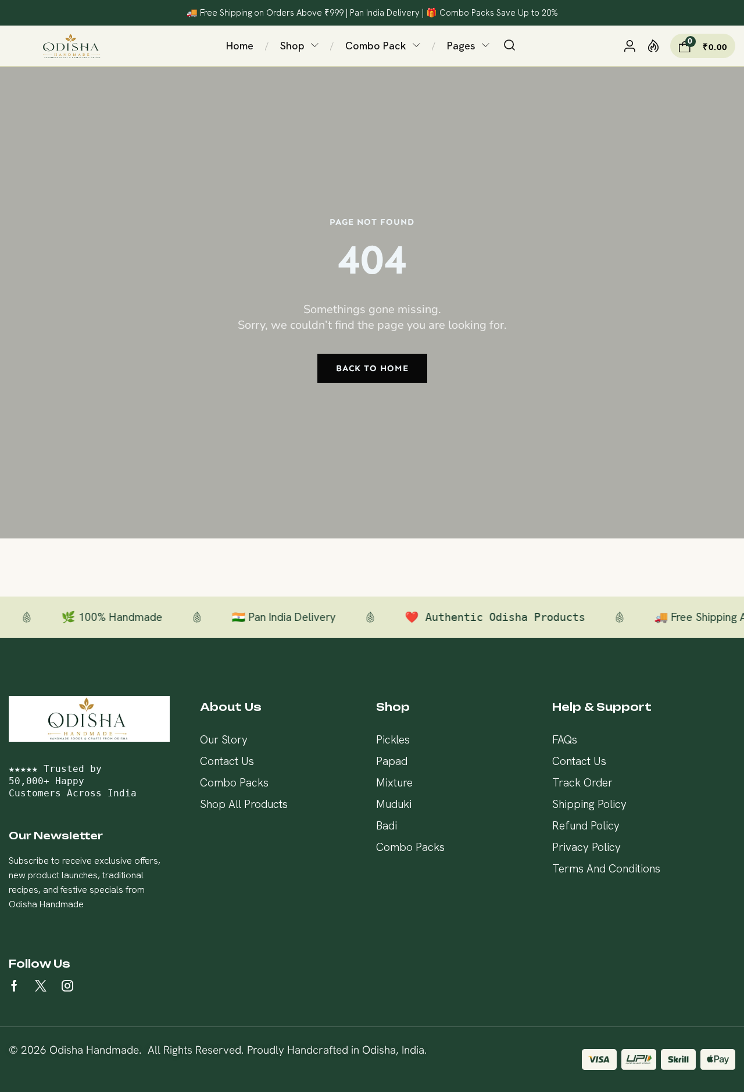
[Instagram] (67, 986)
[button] (509, 46)
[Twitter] (40, 986)
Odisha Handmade (94, 1050)
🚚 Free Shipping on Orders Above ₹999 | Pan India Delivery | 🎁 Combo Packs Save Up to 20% (372, 13)
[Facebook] (14, 986)
